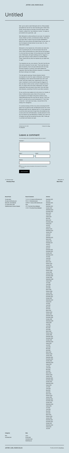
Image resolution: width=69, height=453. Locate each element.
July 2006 (48, 324)
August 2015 (48, 223)
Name (20, 153)
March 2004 (48, 372)
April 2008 (48, 287)
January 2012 (49, 240)
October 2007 (49, 298)
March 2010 (48, 261)
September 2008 (49, 279)
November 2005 (49, 338)
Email (36, 153)
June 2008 (48, 284)
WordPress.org (29, 440)
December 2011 (49, 242)
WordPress (61, 447)
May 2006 (48, 327)
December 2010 (49, 249)
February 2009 (49, 270)
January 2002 (49, 418)
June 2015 (48, 227)
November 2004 (49, 358)
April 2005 (48, 350)
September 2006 (49, 320)
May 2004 (48, 369)
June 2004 (48, 367)
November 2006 (49, 317)
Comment (21, 140)
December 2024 (49, 202)
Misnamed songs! (34, 200)
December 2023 (49, 206)
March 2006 (48, 331)
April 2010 (48, 260)
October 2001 (49, 423)
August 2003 (48, 385)
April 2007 (48, 308)
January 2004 (49, 376)
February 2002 (49, 416)
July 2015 (48, 225)
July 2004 (48, 365)
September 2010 (49, 254)
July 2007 (48, 303)
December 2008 (49, 273)
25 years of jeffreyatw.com (11, 200)
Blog (49, 126)
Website (21, 159)
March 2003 (48, 393)
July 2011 (48, 244)
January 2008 (49, 293)
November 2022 (49, 211)
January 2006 (49, 334)
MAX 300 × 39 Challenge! (10, 202)
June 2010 (48, 258)
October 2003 (49, 381)
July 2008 (48, 282)
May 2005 (48, 348)
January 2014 (49, 232)
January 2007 (49, 313)
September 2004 (49, 362)
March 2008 (48, 289)
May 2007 (48, 306)
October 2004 (49, 360)
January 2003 (49, 397)
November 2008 (49, 275)
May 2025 (48, 200)
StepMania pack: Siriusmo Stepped (12, 206)
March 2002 (48, 414)
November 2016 (49, 221)
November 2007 (49, 296)
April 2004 (48, 371)
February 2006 (49, 332)
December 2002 (49, 398)
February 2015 (49, 228)
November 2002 (49, 400)
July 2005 (48, 345)
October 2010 (49, 253)
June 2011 (48, 246)
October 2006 (49, 319)
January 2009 (49, 272)
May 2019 (48, 218)
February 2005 (49, 353)
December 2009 (49, 266)
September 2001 (49, 424)
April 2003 (48, 391)
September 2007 (49, 299)
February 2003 (49, 395)
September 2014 (49, 230)
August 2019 (48, 216)
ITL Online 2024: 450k (10, 204)
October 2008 (49, 277)
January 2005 (49, 355)
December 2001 (49, 419)
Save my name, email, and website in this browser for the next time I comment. (34, 167)
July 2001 (48, 428)
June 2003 (48, 388)
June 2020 (48, 214)
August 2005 (48, 343)
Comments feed (29, 438)
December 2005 (49, 336)
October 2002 (49, 402)
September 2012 (49, 237)
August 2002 (48, 405)
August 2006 (48, 322)
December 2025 (49, 199)
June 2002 (48, 409)
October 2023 (49, 207)
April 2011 (48, 247)
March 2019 (48, 220)
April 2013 (48, 235)
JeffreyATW (22, 127)
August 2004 (49, 364)
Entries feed (28, 437)
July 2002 (48, 407)
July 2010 (48, 256)
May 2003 (48, 390)
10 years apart (8, 199)
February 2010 (49, 263)
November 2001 (49, 421)
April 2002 (48, 412)
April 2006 (48, 329)
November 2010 (49, 251)
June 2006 (48, 325)
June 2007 (48, 305)
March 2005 (48, 352)
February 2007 (49, 312)
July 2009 (48, 268)
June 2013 (48, 233)
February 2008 (49, 291)
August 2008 (48, 280)
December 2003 (49, 378)
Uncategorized (8, 437)
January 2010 (49, 265)
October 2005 (49, 339)
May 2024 (48, 204)
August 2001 (48, 426)
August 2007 (48, 301)
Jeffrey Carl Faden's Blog (34, 5)
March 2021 (48, 213)
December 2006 (49, 315)
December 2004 (49, 357)
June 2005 (48, 346)
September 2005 (49, 341)
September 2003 (49, 383)
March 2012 (48, 239)
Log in (27, 435)
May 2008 (48, 286)
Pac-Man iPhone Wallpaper (34, 206)
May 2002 (48, 411)
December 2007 (49, 294)
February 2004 (49, 374)
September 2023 (49, 209)
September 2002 (49, 404)
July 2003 (48, 386)
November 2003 (49, 379)
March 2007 (48, 310)
